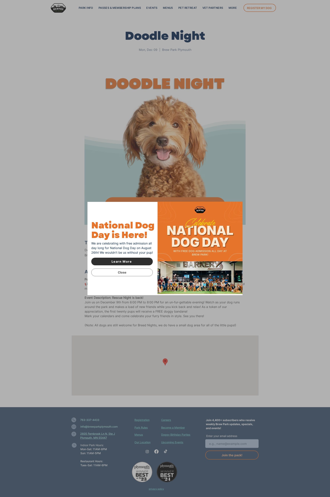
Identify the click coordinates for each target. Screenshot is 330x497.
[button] (122, 272)
